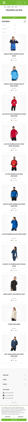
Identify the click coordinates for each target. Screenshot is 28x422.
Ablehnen (20, 416)
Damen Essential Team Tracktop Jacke (14, 294)
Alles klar (14, 419)
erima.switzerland (9, 392)
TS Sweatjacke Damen (14, 324)
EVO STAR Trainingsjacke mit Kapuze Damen (14, 234)
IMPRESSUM (14, 402)
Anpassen (7, 416)
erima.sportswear (9, 398)
